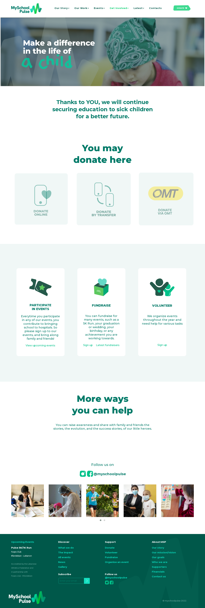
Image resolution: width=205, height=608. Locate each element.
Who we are (159, 562)
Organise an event (117, 562)
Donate (110, 547)
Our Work (80, 8)
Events (98, 8)
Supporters (159, 566)
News (61, 562)
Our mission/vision (164, 552)
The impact (65, 552)
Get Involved (118, 8)
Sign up (162, 345)
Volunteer (111, 552)
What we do (66, 547)
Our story (158, 547)
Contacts (155, 8)
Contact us (159, 576)
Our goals (158, 557)
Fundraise (111, 557)
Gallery (62, 566)
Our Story (61, 8)
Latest (138, 8)
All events (64, 557)
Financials (158, 571)
